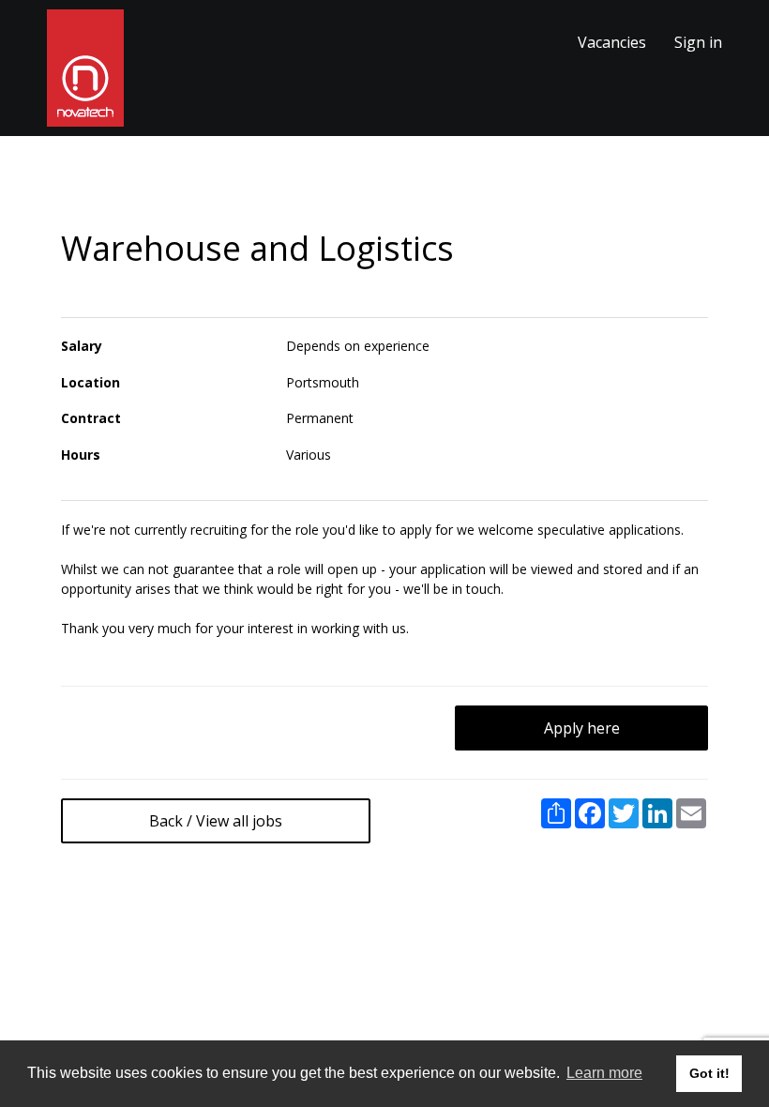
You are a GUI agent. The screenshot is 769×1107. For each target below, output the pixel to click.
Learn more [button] (604, 1073)
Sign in (698, 42)
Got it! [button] (709, 1073)
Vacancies (612, 42)
